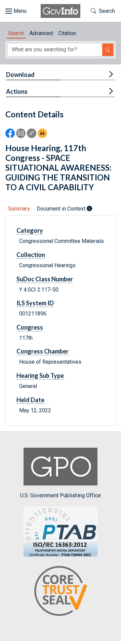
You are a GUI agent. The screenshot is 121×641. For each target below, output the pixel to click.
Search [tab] (16, 33)
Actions (17, 91)
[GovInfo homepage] (60, 11)
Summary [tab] (19, 208)
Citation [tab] (67, 33)
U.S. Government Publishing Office (60, 495)
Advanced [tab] (41, 33)
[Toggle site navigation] (16, 11)
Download (20, 74)
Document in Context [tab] (62, 208)
